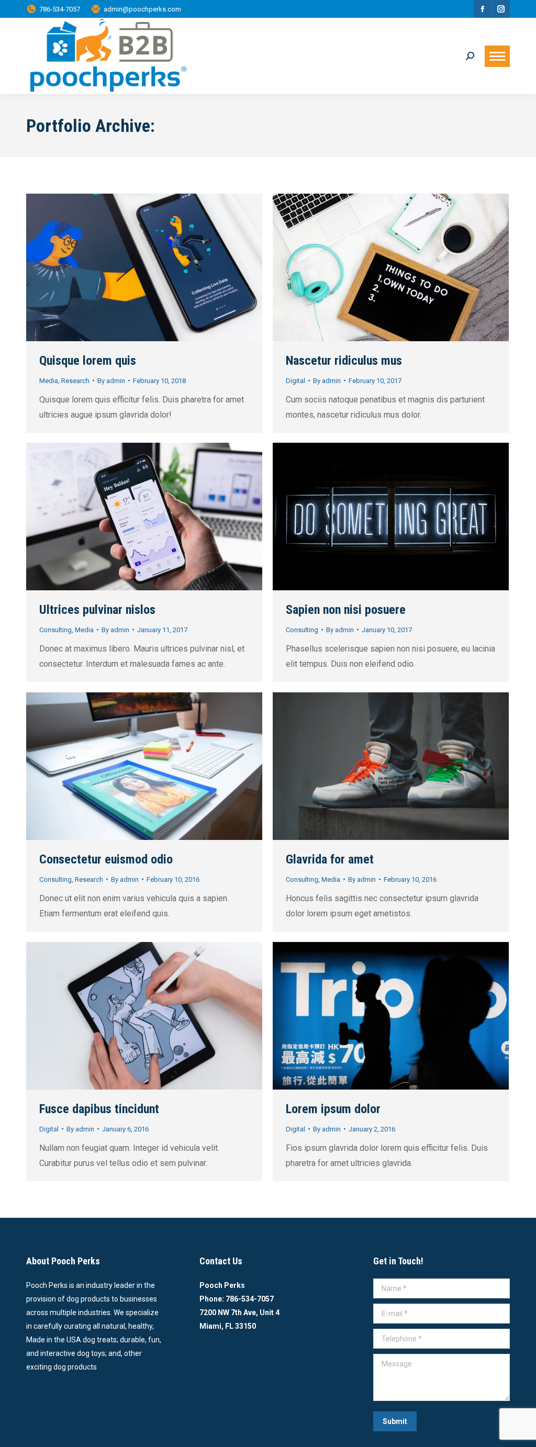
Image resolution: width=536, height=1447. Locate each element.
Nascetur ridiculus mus (344, 360)
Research (75, 381)
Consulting (55, 630)
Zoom (144, 267)
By (111, 381)
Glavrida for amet (330, 859)
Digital (295, 381)
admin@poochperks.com (142, 9)
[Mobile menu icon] (497, 56)
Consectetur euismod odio (106, 859)
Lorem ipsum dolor (333, 1109)
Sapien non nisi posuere (346, 609)
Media (48, 381)
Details (172, 267)
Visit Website (116, 267)
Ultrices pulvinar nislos (97, 609)
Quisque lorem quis (87, 360)
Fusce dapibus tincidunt (99, 1109)
